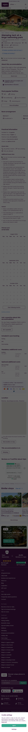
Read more (4, 722)
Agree (14, 725)
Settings (14, 729)
